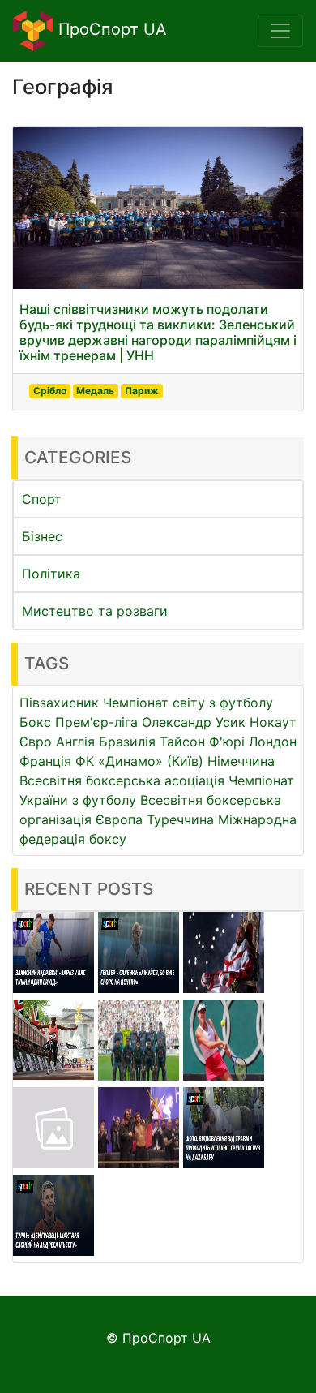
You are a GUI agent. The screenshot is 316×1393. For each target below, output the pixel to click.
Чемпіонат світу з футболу (188, 702)
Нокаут (273, 722)
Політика (51, 573)
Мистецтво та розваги (95, 611)
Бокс (35, 722)
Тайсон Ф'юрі (202, 741)
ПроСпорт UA (110, 29)
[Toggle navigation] (280, 31)
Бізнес (42, 536)
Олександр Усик (194, 722)
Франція (45, 761)
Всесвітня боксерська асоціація (121, 780)
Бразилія (127, 741)
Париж (142, 391)
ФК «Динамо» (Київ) (139, 761)
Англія (75, 741)
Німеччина (241, 761)
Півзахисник (59, 702)
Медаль (95, 391)
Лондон (273, 741)
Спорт (42, 499)
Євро (35, 741)
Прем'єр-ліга (96, 722)
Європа (119, 819)
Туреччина (180, 819)
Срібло (49, 391)
